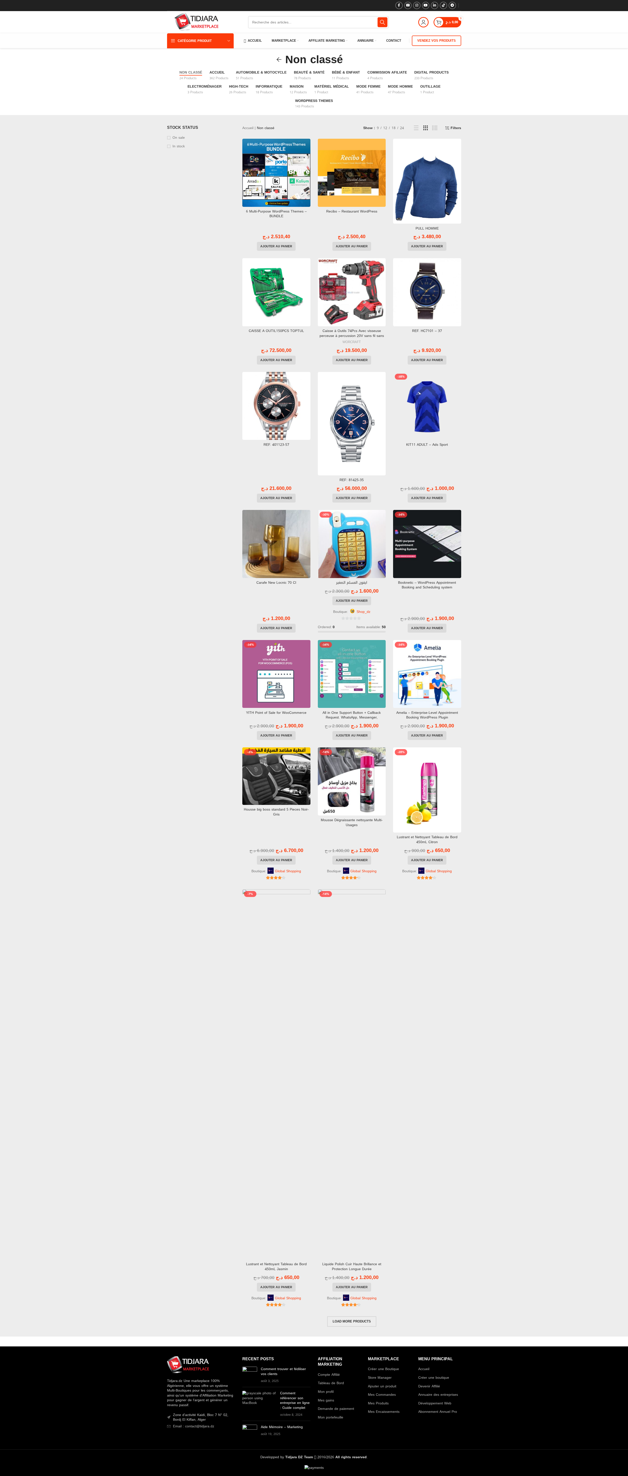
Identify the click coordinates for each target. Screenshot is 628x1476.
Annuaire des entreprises (438, 1394)
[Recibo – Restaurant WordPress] (352, 173)
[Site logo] (196, 22)
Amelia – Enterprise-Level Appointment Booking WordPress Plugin (427, 715)
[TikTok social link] (443, 5)
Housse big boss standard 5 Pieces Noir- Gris (276, 812)
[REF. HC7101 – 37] (427, 292)
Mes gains (326, 1400)
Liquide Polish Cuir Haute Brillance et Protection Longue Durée (351, 1266)
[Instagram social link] (416, 5)
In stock (178, 146)
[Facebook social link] (399, 5)
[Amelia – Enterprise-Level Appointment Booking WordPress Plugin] (427, 674)
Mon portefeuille (330, 1417)
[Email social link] (408, 5)
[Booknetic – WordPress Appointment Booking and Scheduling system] (427, 544)
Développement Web (434, 1403)
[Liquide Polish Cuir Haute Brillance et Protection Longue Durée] (352, 1074)
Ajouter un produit (382, 1386)
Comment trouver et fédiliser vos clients (283, 1371)
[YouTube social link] (425, 5)
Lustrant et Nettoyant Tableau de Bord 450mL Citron (427, 839)
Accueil (247, 128)
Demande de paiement (336, 1408)
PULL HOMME (427, 228)
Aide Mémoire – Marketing (282, 1427)
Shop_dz (363, 611)
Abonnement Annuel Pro (437, 1411)
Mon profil (326, 1391)
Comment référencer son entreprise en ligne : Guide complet (295, 1400)
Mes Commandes (382, 1394)
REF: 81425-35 (352, 480)
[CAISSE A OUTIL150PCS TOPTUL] (276, 292)
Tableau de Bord (331, 1383)
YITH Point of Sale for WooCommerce (276, 712)
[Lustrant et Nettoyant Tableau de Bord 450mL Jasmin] (276, 1074)
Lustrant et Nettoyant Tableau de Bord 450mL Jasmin (276, 1266)
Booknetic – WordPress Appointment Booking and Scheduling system (427, 585)
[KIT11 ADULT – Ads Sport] (427, 406)
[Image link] (188, 1365)
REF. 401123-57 (276, 444)
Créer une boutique (433, 1377)
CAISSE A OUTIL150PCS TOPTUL (276, 331)
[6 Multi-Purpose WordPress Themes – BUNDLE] (276, 173)
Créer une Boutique (383, 1369)
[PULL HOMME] (427, 181)
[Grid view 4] (435, 128)
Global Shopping (288, 871)
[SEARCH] (382, 22)
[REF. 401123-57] (276, 406)
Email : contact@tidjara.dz (193, 1426)
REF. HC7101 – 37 (427, 331)
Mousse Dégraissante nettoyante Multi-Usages (352, 822)
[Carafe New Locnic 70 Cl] (276, 544)
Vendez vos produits (436, 41)
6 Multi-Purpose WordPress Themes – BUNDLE (276, 214)
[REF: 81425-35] (352, 423)
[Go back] (279, 60)
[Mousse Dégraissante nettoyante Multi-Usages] (352, 781)
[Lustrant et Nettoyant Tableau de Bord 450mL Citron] (427, 790)
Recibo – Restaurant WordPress (351, 211)
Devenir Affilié (429, 1386)
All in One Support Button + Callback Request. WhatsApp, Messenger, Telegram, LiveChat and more (352, 717)
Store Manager (380, 1377)
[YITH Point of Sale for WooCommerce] (276, 674)
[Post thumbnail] (249, 1375)
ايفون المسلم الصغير (351, 582)
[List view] (416, 128)
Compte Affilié (329, 1374)
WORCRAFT (352, 342)
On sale (178, 137)
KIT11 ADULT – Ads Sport (427, 444)
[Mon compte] (423, 22)
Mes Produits (378, 1403)
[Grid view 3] (425, 128)
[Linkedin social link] (434, 5)
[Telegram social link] (452, 5)
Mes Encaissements (384, 1411)
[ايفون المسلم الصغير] (352, 544)
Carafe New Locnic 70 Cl (276, 582)
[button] (276, 246)
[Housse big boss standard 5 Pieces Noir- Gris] (276, 776)
